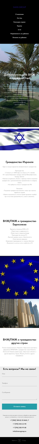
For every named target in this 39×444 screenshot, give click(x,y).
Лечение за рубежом (19, 37)
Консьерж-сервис (20, 22)
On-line (19, 18)
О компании (19, 14)
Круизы (19, 26)
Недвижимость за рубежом (19, 34)
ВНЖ (19, 30)
